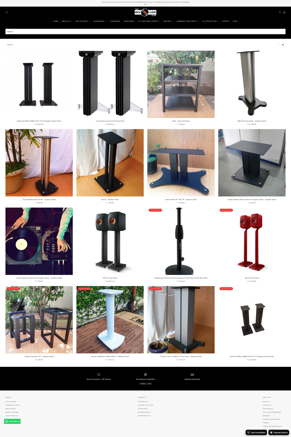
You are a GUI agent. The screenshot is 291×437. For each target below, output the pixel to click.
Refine (10, 45)
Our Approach (268, 408)
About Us (266, 401)
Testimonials (143, 401)
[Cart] (284, 12)
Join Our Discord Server (272, 412)
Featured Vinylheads (145, 405)
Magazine (266, 415)
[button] (278, 44)
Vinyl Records (10, 401)
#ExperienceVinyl (144, 415)
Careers (266, 422)
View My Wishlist (11, 415)
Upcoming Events (144, 412)
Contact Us (267, 405)
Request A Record (11, 412)
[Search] (6, 12)
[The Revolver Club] (145, 12)
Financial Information (271, 419)
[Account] (280, 12)
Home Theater (10, 408)
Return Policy (268, 430)
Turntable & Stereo (12, 405)
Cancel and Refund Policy (272, 426)
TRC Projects (142, 408)
